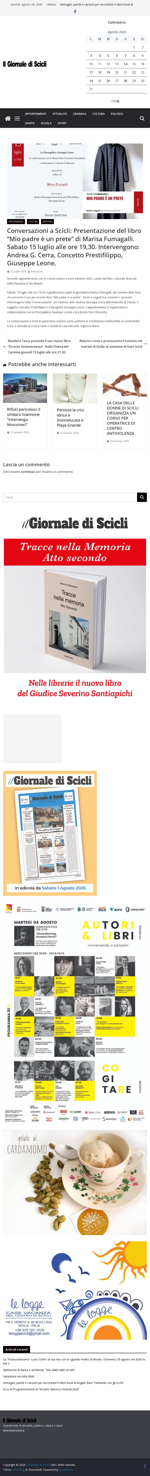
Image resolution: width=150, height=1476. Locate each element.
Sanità (30, 123)
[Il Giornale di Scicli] (7, 118)
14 (125, 64)
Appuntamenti (35, 114)
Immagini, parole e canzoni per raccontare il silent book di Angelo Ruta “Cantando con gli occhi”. (96, 6)
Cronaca (79, 114)
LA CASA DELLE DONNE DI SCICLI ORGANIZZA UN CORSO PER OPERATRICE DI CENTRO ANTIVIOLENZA (123, 418)
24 (91, 81)
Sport (62, 123)
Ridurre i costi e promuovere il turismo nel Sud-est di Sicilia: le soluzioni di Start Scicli (110, 344)
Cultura (98, 114)
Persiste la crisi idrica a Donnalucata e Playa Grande (70, 417)
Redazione (37, 271)
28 (125, 81)
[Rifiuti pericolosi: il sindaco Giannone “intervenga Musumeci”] (25, 376)
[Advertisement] (32, 738)
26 (108, 81)
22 (134, 72)
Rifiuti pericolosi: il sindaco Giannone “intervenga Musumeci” (23, 417)
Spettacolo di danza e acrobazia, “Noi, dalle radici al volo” (39, 1370)
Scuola (46, 123)
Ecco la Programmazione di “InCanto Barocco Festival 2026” (41, 1389)
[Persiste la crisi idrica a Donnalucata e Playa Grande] (75, 376)
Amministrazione (13, 1430)
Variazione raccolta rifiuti (18, 1376)
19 (108, 72)
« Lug (115, 101)
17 (91, 72)
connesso (28, 472)
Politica (117, 114)
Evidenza (47, 221)
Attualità (60, 114)
